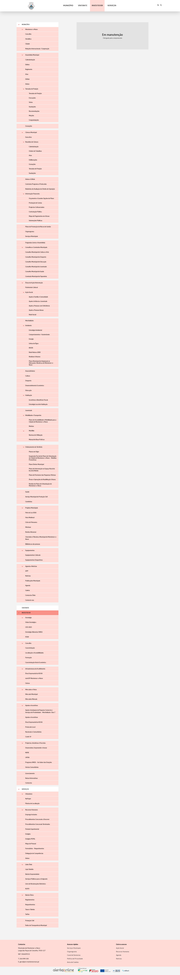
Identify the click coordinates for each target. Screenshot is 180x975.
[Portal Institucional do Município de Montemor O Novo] (35, 6)
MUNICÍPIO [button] (68, 5)
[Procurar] (161, 5)
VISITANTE (82, 5)
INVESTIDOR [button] (97, 5)
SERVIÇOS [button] (112, 5)
